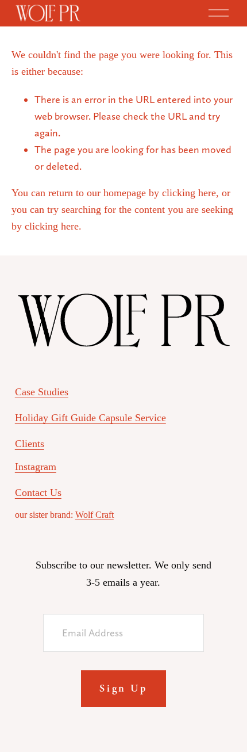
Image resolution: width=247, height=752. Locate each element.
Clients (29, 443)
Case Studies (41, 392)
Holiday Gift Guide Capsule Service (90, 417)
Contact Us (38, 492)
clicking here (189, 193)
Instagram (35, 466)
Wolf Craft (94, 515)
